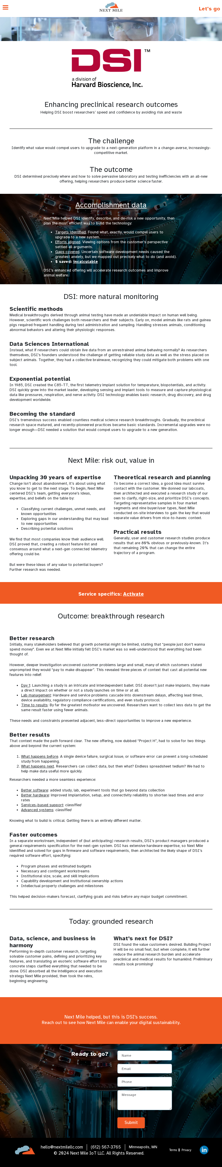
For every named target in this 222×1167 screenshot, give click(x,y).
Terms (173, 1150)
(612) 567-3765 (106, 1147)
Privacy (186, 1150)
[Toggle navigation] (37, 8)
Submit (131, 1122)
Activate (133, 594)
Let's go (209, 8)
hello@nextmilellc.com (62, 1147)
